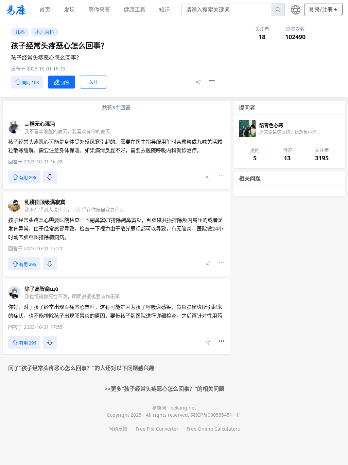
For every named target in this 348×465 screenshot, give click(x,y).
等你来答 (99, 9)
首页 (44, 9)
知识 (164, 9)
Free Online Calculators (213, 429)
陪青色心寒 (271, 125)
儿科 (20, 32)
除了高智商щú (41, 288)
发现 (69, 9)
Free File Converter (157, 429)
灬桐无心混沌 (39, 123)
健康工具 (134, 9)
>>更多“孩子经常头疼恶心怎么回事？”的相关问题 (164, 388)
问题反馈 (117, 429)
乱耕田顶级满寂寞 (44, 201)
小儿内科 (44, 32)
